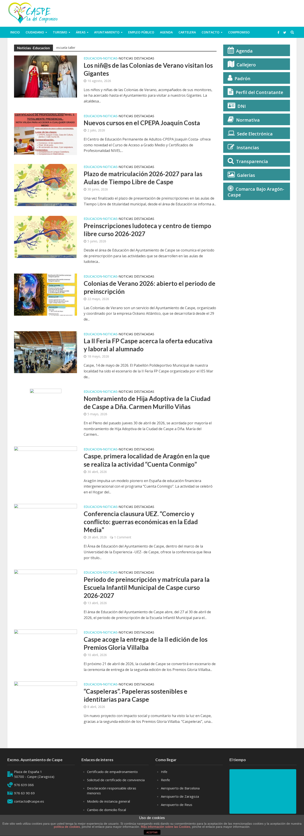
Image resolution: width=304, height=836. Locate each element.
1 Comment (122, 537)
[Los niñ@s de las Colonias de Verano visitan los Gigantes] (45, 76)
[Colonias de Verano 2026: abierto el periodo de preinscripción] (45, 294)
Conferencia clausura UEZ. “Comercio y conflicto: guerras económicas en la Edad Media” (141, 521)
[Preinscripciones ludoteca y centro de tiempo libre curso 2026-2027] (45, 236)
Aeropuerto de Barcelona (180, 788)
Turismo (60, 32)
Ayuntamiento (107, 32)
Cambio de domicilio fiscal (106, 809)
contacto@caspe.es (29, 801)
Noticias (110, 58)
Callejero (246, 65)
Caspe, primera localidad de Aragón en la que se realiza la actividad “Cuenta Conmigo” (147, 460)
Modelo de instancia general (108, 801)
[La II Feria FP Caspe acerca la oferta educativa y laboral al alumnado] (45, 351)
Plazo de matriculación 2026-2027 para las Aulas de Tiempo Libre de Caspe (143, 178)
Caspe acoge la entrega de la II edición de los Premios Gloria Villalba (145, 643)
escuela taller (65, 47)
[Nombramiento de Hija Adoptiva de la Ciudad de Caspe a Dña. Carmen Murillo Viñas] (45, 410)
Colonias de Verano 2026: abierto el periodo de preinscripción (149, 287)
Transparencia (252, 161)
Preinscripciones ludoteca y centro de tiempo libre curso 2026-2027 (147, 229)
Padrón (242, 79)
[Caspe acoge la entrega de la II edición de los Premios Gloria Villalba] (45, 650)
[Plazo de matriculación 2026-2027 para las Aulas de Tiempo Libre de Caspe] (45, 184)
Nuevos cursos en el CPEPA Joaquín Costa (142, 123)
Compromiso (239, 32)
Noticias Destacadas (136, 58)
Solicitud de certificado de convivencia (116, 780)
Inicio (15, 32)
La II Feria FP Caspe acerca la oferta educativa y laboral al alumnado (148, 345)
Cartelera (187, 32)
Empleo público (141, 32)
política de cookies (67, 826)
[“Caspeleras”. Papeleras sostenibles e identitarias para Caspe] (45, 702)
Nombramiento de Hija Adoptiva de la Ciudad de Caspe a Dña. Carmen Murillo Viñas (147, 402)
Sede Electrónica (255, 134)
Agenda (166, 32)
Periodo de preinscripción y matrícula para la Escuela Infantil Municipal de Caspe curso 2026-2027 (147, 587)
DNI (241, 106)
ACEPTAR (152, 832)
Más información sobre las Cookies (165, 826)
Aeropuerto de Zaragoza (180, 796)
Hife (164, 771)
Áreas (80, 32)
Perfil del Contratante (259, 92)
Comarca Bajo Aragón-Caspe (256, 192)
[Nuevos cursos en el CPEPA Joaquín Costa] (45, 133)
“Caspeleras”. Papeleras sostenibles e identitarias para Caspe (135, 695)
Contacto (210, 32)
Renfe (165, 780)
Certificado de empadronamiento (112, 771)
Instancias (248, 148)
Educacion (93, 58)
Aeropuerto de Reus (176, 804)
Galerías (246, 175)
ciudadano (35, 32)
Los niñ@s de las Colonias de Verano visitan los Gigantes (148, 69)
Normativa (248, 120)
